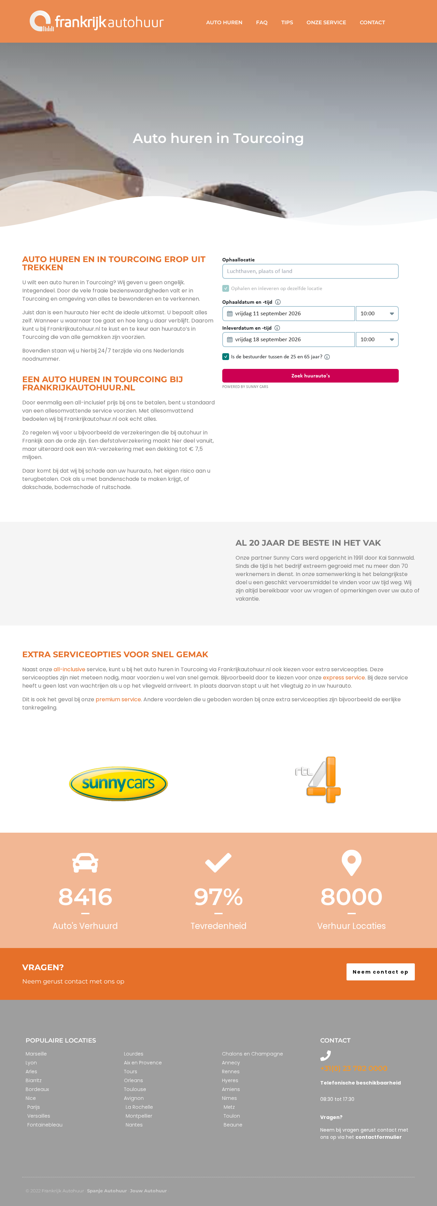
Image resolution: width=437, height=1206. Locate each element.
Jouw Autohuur (148, 1190)
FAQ (262, 22)
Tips (287, 22)
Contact (372, 22)
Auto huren (224, 22)
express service (343, 677)
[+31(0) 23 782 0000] (325, 1055)
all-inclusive (69, 669)
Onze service (326, 22)
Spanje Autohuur (107, 1190)
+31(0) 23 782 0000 (353, 1068)
